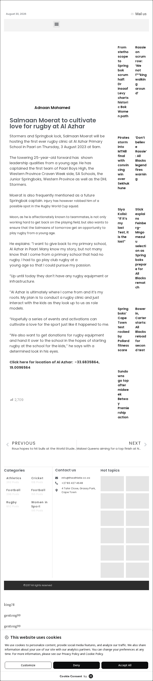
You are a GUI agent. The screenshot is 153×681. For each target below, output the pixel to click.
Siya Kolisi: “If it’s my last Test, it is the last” (123, 225)
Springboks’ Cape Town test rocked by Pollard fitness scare (123, 329)
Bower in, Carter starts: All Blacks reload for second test (140, 329)
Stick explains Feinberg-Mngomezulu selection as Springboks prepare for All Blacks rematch (141, 248)
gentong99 (12, 615)
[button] (56, 24)
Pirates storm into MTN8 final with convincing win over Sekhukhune (123, 162)
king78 (9, 605)
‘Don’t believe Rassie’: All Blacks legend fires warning (141, 158)
